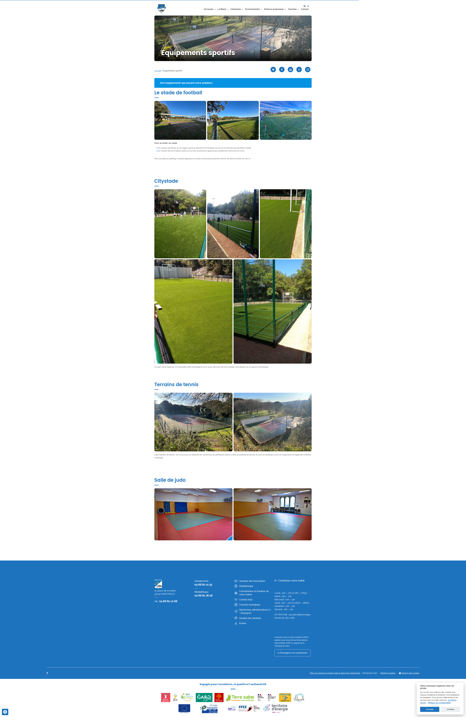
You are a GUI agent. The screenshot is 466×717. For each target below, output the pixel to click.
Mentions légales (387, 673)
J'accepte (429, 709)
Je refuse (450, 709)
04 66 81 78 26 (203, 595)
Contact (305, 9)
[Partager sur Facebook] (282, 69)
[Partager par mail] (290, 69)
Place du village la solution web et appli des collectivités (335, 673)
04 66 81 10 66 (168, 601)
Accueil (157, 71)
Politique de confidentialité (439, 703)
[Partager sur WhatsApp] (299, 69)
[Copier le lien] (307, 69)
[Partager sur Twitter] (273, 69)
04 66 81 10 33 (203, 584)
